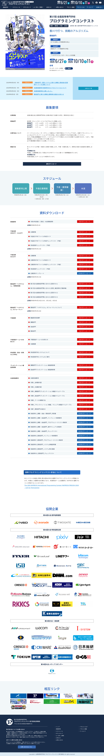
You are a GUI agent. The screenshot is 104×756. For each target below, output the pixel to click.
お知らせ (48, 7)
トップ (57, 726)
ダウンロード (27, 7)
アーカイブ (90, 7)
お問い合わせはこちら (26, 747)
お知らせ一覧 (88, 88)
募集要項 (5, 7)
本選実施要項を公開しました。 (43, 91)
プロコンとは (80, 7)
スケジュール (16, 7)
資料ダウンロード (51, 164)
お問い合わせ (60, 7)
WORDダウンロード (84, 273)
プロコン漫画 (70, 7)
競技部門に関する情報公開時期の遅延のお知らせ (49, 94)
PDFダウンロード (84, 222)
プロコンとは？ (84, 726)
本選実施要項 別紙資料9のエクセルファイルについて (50, 88)
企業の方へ (99, 7)
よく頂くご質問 (37, 7)
